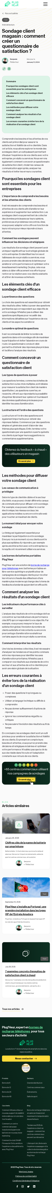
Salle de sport (32, 1097)
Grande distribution (34, 1083)
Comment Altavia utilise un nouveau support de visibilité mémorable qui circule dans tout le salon (13, 1114)
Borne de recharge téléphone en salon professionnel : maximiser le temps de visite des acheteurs (38, 1114)
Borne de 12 (6, 1087)
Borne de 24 (6, 1092)
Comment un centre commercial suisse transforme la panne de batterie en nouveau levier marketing (12, 1130)
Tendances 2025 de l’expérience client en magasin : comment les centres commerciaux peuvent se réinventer (36, 1131)
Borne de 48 (6, 1097)
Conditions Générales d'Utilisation (26, 1181)
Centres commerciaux (36, 1087)
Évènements (32, 1092)
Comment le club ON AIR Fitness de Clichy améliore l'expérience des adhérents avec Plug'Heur (12, 1145)
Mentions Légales (26, 1172)
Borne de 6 (6, 1083)
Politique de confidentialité (26, 1176)
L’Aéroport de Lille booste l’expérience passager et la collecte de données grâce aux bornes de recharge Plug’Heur (37, 1149)
